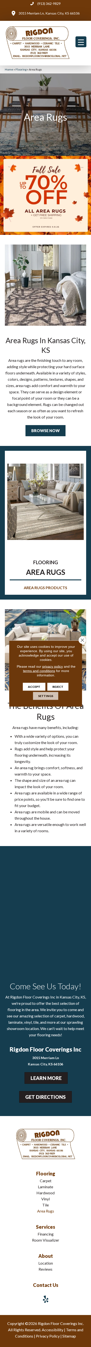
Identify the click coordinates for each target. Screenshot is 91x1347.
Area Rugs (45, 1211)
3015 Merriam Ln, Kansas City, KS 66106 (49, 13)
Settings (45, 696)
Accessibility (52, 1329)
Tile (45, 1205)
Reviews (45, 1269)
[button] (45, 430)
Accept (34, 687)
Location (45, 1263)
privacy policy (52, 666)
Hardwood (45, 1192)
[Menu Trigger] (80, 41)
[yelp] (45, 1299)
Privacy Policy (48, 1336)
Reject (57, 687)
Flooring (21, 69)
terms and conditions (39, 671)
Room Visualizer (45, 1240)
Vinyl (45, 1198)
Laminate (45, 1186)
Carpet (45, 1180)
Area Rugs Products (45, 587)
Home (9, 69)
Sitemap (69, 1336)
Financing (46, 1234)
